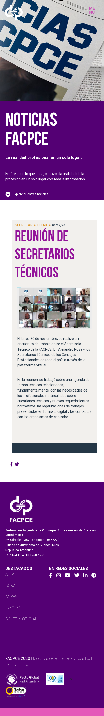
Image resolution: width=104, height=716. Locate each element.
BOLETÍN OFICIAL (21, 619)
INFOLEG (13, 607)
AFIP (9, 574)
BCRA (10, 585)
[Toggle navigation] (92, 10)
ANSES (11, 596)
